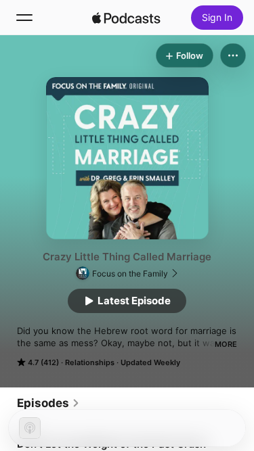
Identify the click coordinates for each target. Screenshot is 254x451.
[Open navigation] (24, 17)
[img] (127, 17)
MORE (226, 344)
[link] (48, 403)
